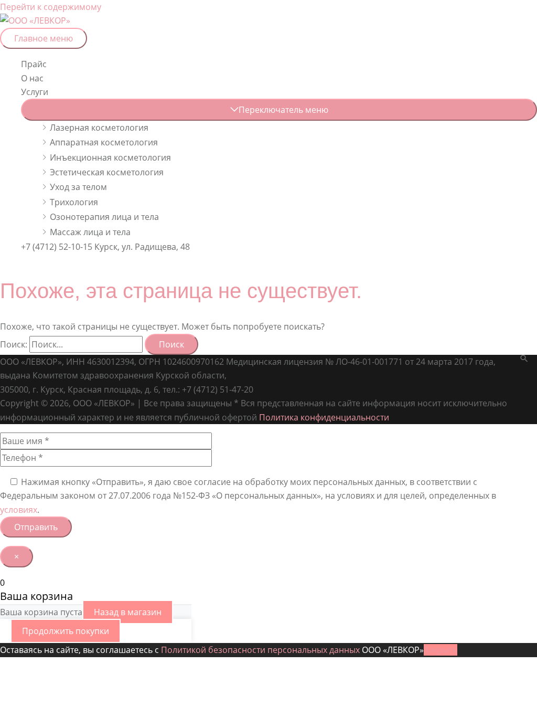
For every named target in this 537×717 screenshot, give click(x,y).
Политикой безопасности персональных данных (260, 650)
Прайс (34, 64)
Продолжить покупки (65, 631)
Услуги (34, 92)
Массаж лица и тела (90, 232)
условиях (18, 509)
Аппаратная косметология (104, 142)
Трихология (74, 202)
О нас (32, 78)
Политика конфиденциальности (324, 417)
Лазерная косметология (99, 127)
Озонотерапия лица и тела (104, 217)
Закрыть (440, 650)
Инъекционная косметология (110, 157)
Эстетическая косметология (107, 172)
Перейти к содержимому (50, 7)
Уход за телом (78, 187)
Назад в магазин (128, 612)
